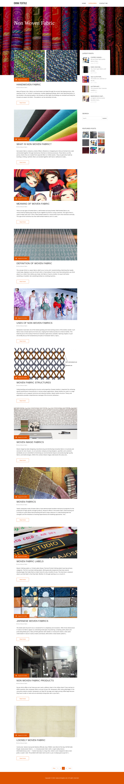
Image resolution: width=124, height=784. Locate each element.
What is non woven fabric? (34, 144)
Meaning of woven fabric (33, 204)
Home (84, 3)
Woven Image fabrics (30, 442)
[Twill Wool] (85, 142)
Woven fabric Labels (30, 561)
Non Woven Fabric (22, 87)
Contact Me (103, 3)
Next (70, 768)
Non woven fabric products (35, 680)
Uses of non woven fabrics (34, 323)
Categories (92, 3)
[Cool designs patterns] (93, 150)
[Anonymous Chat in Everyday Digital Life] (101, 150)
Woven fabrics (26, 502)
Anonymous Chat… (97, 96)
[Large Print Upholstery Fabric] (85, 135)
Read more (23, 102)
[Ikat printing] (93, 135)
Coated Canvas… (97, 57)
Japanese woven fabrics (32, 621)
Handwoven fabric (29, 84)
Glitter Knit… (95, 86)
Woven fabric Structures (34, 382)
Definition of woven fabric (34, 263)
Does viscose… (96, 67)
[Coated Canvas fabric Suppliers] (93, 142)
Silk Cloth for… (96, 76)
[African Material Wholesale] (101, 135)
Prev (54, 768)
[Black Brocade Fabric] (85, 150)
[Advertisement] (44, 45)
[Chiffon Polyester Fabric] (101, 142)
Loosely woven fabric (31, 740)
